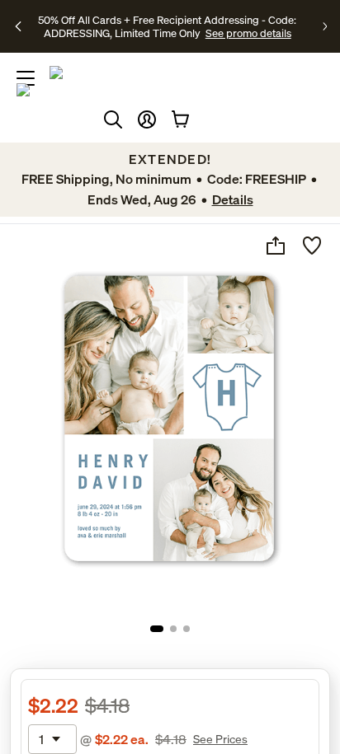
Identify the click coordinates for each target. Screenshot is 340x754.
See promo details (248, 33)
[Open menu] (26, 78)
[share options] (275, 245)
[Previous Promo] (19, 26)
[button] (147, 119)
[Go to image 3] (186, 628)
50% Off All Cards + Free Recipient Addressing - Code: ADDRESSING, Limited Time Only (167, 26)
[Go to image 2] (173, 628)
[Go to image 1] (156, 628)
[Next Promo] (325, 26)
